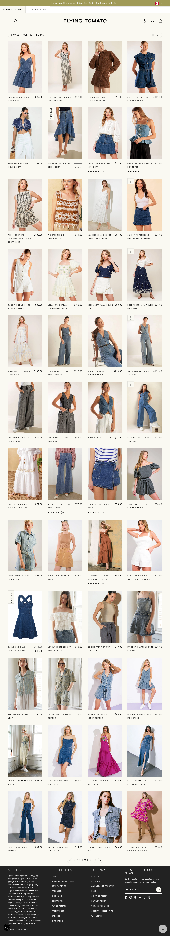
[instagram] (130, 897)
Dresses (56, 916)
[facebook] (126, 897)
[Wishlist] (152, 21)
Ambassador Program (102, 886)
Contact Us (58, 901)
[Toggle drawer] (9, 21)
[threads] (149, 897)
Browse (15, 35)
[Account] (144, 21)
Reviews (95, 876)
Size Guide (57, 896)
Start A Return (59, 886)
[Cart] (160, 21)
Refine (40, 35)
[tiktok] (144, 897)
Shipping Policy (99, 896)
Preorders (57, 891)
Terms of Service (100, 906)
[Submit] (158, 889)
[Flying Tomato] (85, 20)
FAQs (54, 876)
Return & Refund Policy (64, 881)
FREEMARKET (58, 911)
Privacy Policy (99, 901)
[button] (152, 35)
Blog (93, 891)
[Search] (15, 21)
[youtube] (140, 897)
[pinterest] (135, 897)
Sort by (27, 35)
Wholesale (97, 916)
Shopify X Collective (102, 911)
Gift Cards (57, 921)
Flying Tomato (59, 906)
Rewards (95, 881)
